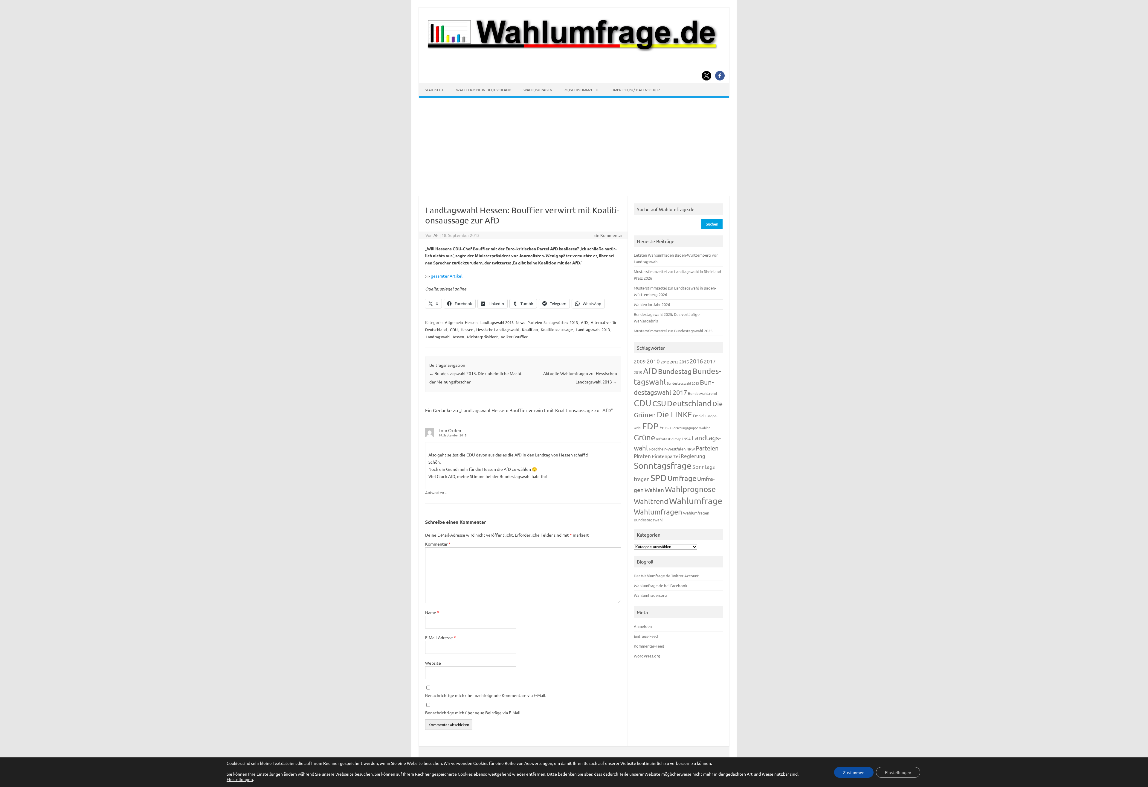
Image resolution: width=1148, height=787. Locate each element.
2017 (710, 361)
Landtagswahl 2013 (497, 322)
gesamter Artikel (446, 275)
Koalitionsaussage (557, 329)
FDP (650, 426)
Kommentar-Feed (649, 646)
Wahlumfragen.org (650, 595)
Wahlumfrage (695, 501)
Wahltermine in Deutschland (484, 89)
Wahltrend (651, 501)
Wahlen (654, 489)
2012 (665, 362)
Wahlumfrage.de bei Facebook (660, 585)
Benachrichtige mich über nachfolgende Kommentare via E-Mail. (485, 695)
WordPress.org (647, 655)
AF (436, 235)
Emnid (698, 415)
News (520, 322)
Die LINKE (674, 414)
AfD (584, 322)
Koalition (530, 329)
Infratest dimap (668, 438)
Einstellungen (240, 779)
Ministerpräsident (482, 336)
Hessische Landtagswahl (497, 329)
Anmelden (643, 626)
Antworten (434, 492)
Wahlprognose (690, 489)
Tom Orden (450, 430)
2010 (653, 361)
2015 (684, 361)
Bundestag (674, 371)
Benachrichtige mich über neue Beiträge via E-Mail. (473, 712)
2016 (696, 361)
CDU (454, 329)
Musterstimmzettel (582, 89)
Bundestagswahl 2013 (683, 383)
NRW (690, 449)
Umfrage (682, 478)
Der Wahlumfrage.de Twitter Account (666, 575)
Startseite (434, 89)
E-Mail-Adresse (440, 637)
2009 (640, 361)
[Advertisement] (574, 147)
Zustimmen (854, 772)
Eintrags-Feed (646, 636)
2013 (574, 322)
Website (433, 663)
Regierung (693, 456)
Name (432, 612)
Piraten (642, 456)
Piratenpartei (666, 456)
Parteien (534, 322)
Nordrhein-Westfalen (667, 448)
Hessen (471, 322)
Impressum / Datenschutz (636, 89)
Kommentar (438, 544)
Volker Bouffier (514, 336)
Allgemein (454, 322)
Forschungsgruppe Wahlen (691, 427)
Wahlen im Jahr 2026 (652, 304)
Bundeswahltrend (702, 393)
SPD (659, 478)
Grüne (644, 437)
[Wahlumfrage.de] (574, 49)
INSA (686, 438)
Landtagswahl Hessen (445, 336)
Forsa (665, 427)
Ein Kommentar (608, 235)
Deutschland (689, 403)
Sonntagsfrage (662, 465)
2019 (638, 372)
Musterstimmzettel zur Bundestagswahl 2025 (673, 330)
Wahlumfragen (537, 89)
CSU (659, 403)
